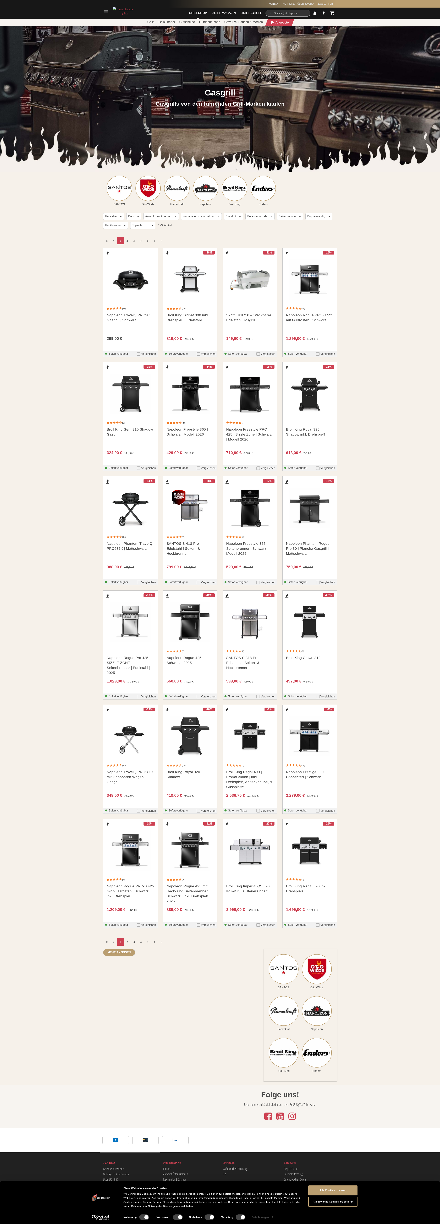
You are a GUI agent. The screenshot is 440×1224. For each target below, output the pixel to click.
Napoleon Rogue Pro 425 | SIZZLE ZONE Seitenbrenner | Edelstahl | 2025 (128, 665)
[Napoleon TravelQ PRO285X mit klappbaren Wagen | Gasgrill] (130, 736)
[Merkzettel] (323, 13)
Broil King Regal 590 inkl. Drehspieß (306, 888)
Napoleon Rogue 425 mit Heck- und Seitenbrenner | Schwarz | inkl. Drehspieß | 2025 (188, 893)
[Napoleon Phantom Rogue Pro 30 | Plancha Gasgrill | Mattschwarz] (309, 508)
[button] (130, 309)
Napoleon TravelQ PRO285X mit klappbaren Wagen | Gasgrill (130, 777)
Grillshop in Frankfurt (113, 1169)
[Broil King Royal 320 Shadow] (190, 736)
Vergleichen (148, 353)
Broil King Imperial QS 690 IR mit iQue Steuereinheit (248, 888)
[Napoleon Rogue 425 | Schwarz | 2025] (190, 622)
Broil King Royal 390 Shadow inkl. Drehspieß (305, 431)
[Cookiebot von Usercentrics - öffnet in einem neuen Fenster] (101, 1217)
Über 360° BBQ (110, 1179)
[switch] (178, 1217)
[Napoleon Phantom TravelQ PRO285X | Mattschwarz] (130, 508)
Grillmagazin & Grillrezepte (116, 1174)
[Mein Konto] (314, 13)
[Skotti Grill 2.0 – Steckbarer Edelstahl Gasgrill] (250, 279)
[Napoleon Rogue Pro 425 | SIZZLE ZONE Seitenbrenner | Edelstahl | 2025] (130, 622)
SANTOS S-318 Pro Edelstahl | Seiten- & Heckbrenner (243, 663)
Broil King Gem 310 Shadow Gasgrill (130, 431)
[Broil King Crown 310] (309, 622)
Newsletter (324, 3)
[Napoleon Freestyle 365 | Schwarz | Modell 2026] (190, 393)
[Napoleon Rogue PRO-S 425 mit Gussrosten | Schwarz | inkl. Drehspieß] (130, 850)
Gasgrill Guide (291, 1169)
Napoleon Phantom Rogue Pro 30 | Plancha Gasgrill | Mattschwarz (307, 548)
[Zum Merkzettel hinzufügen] (107, 253)
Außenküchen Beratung (235, 1169)
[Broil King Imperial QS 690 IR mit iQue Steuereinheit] (250, 850)
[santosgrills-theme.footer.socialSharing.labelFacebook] (268, 1120)
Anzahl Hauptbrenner (158, 216)
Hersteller (111, 216)
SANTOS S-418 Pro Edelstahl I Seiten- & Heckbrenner (183, 548)
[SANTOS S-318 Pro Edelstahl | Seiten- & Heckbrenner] (250, 622)
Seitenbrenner (288, 216)
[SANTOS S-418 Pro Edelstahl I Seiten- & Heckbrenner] (190, 508)
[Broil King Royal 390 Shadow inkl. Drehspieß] (309, 393)
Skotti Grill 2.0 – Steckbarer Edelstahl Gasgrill (248, 317)
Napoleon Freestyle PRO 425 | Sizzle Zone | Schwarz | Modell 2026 (249, 434)
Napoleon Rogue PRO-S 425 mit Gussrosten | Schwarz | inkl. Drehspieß (130, 891)
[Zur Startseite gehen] (124, 11)
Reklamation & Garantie (174, 1179)
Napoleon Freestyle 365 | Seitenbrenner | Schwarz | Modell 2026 (247, 548)
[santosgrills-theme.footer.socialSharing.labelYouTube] (280, 1120)
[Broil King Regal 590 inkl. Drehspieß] (309, 850)
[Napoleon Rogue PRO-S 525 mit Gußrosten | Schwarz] (309, 279)
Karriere (289, 3)
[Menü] (105, 11)
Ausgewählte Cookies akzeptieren (333, 1201)
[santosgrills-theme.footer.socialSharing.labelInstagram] (292, 1120)
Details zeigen (260, 1217)
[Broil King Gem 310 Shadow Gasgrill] (130, 393)
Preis (131, 216)
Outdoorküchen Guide (295, 1179)
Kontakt (274, 3)
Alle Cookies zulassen (333, 1190)
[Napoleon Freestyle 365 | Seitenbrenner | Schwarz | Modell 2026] (250, 508)
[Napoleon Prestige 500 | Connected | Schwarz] (309, 736)
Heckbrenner (113, 225)
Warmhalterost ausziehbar (199, 216)
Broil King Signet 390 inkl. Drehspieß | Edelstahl (188, 317)
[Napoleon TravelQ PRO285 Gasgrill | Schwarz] (130, 279)
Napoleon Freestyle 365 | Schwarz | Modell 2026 (187, 431)
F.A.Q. (226, 1174)
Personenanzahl (257, 216)
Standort (231, 216)
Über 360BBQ (305, 3)
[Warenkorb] (332, 13)
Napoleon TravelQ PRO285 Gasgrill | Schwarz (129, 317)
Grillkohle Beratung (293, 1174)
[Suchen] (269, 13)
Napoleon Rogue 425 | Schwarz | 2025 (185, 660)
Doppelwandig (316, 216)
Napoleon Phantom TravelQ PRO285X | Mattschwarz (129, 546)
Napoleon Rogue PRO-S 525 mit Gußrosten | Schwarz (309, 317)
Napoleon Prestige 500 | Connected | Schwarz (306, 774)
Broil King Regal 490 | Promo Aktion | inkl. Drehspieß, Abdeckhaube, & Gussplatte (249, 779)
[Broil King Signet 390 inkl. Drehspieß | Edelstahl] (190, 279)
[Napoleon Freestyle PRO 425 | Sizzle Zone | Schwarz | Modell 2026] (250, 393)
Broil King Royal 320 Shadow (183, 774)
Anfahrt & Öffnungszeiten (175, 1174)
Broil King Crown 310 (303, 658)
